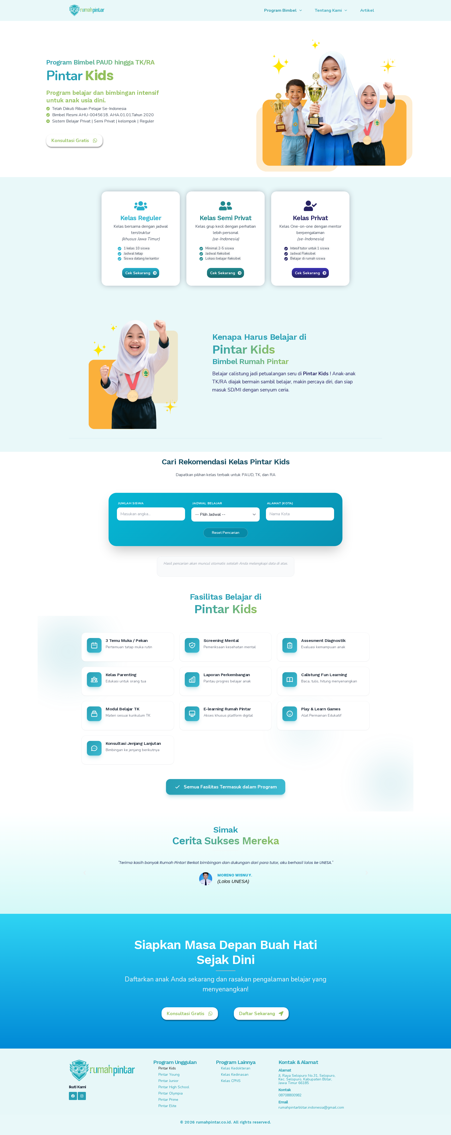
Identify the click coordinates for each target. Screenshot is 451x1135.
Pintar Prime (168, 1099)
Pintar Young (169, 1074)
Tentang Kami (328, 10)
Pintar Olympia (170, 1093)
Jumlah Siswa (131, 503)
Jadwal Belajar (207, 503)
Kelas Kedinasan (234, 1074)
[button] (84, 872)
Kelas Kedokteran (235, 1068)
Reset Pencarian (225, 532)
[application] (299, 10)
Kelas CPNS (231, 1080)
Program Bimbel (280, 10)
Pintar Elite (167, 1105)
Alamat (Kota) (280, 503)
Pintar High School (173, 1087)
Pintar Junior (168, 1080)
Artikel (367, 10)
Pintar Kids (167, 1068)
